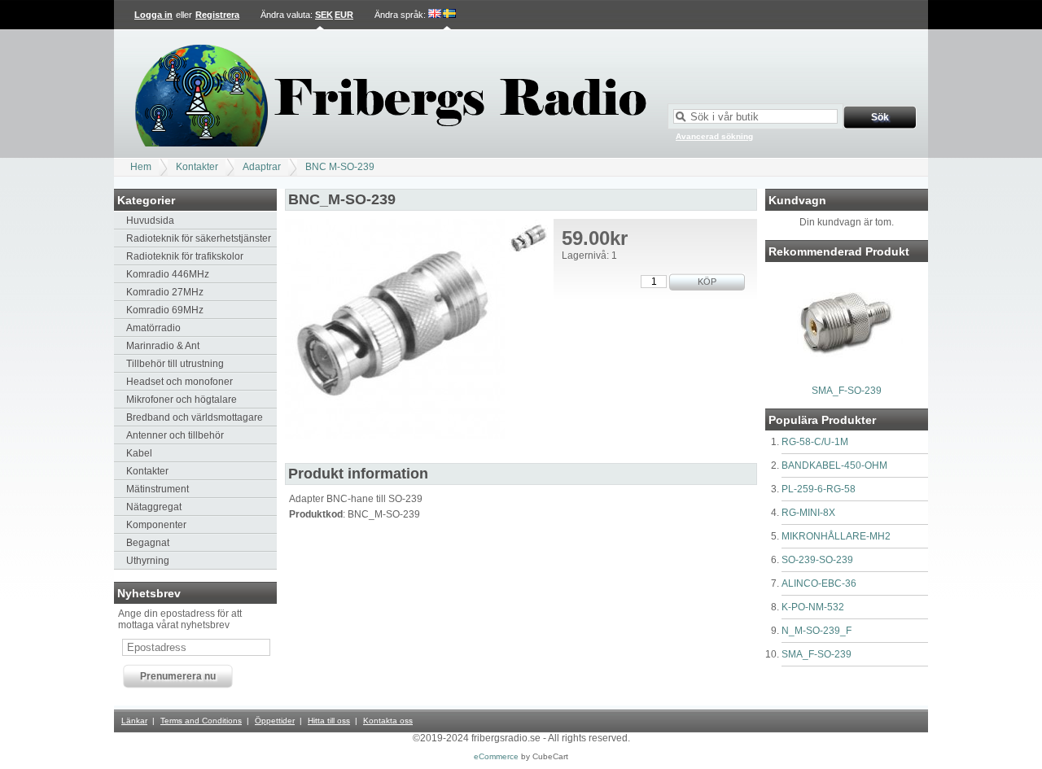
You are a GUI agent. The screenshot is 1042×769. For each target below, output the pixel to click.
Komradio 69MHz (165, 310)
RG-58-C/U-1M (815, 442)
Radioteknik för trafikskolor (184, 256)
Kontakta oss (388, 720)
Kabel (139, 453)
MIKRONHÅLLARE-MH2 (836, 536)
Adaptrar (262, 167)
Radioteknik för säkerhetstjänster (198, 238)
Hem (140, 167)
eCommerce (496, 756)
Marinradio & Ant (162, 346)
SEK (324, 15)
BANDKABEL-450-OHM (834, 465)
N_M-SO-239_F (817, 630)
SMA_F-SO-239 (847, 390)
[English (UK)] (435, 14)
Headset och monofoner (179, 381)
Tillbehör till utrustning (175, 363)
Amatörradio (153, 328)
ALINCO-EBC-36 (819, 583)
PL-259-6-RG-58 (819, 489)
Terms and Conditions (201, 720)
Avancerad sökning (714, 136)
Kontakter (197, 167)
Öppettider (275, 720)
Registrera (217, 15)
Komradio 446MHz (167, 274)
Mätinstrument (157, 489)
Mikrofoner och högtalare (181, 399)
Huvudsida (150, 220)
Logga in (153, 15)
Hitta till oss (329, 720)
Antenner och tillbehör (175, 435)
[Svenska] (449, 14)
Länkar (134, 720)
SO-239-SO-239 (817, 560)
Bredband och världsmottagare (194, 417)
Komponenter (156, 525)
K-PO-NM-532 (813, 607)
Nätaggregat (154, 507)
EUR (344, 15)
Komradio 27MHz (165, 292)
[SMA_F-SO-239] (846, 375)
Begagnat (147, 542)
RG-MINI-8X (808, 512)
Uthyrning (147, 560)
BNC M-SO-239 (339, 167)
